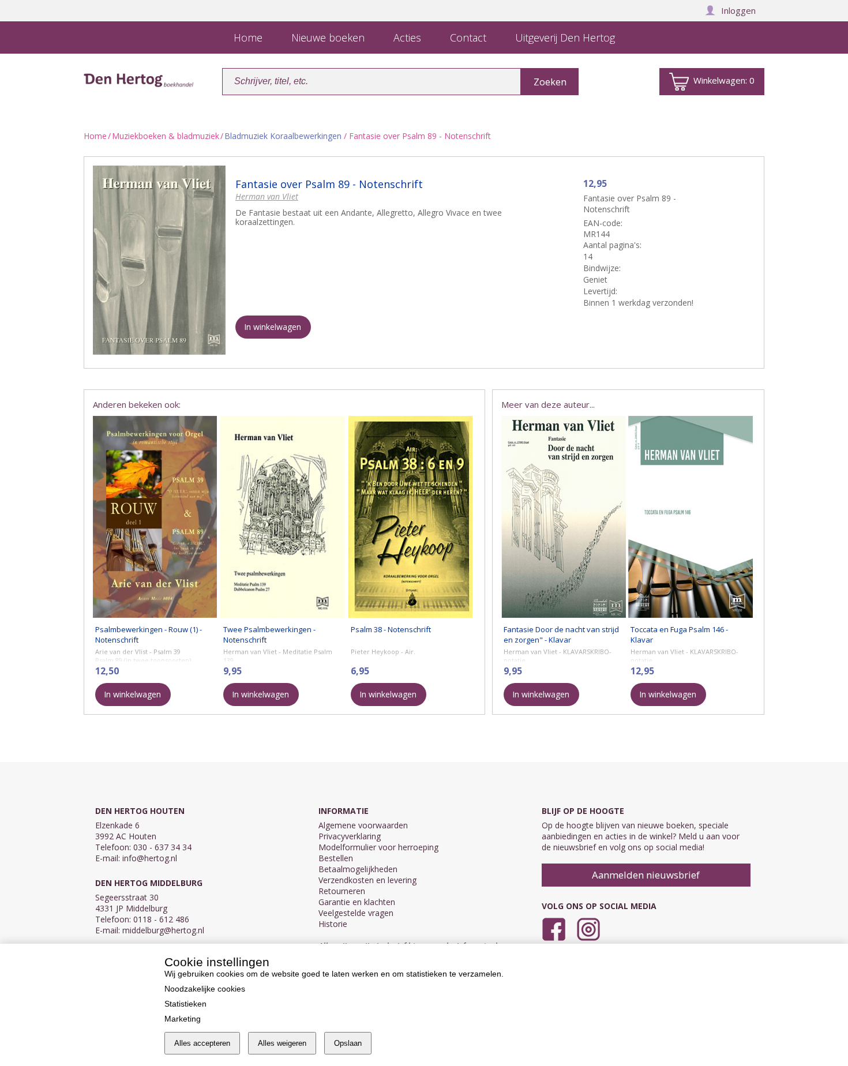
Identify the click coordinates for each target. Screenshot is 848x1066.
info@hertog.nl (149, 858)
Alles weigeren (282, 1043)
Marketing (182, 1018)
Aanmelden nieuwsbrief (646, 874)
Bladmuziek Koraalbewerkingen (283, 135)
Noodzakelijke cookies (204, 988)
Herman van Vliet (266, 196)
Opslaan (348, 1043)
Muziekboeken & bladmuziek (165, 135)
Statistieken (185, 1003)
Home (95, 135)
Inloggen (738, 10)
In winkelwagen (272, 326)
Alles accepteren (202, 1043)
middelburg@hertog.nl (163, 930)
